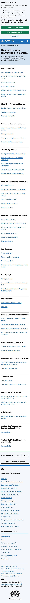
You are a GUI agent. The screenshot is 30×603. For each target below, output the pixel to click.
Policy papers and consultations (11, 549)
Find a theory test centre (9, 203)
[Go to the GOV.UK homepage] (7, 41)
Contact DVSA (6, 446)
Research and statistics (9, 546)
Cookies (15, 566)
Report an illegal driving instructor (12, 173)
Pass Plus (4, 307)
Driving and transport (13, 45)
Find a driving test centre (9, 237)
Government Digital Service (10, 576)
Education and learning (8, 504)
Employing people (7, 507)
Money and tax (6, 517)
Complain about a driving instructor (12, 170)
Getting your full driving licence (11, 303)
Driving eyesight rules (8, 116)
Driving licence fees (7, 134)
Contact (21, 569)
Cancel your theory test (8, 199)
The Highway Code (7, 261)
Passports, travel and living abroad (12, 520)
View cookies (15, 36)
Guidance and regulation (9, 543)
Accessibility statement (9, 569)
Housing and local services (10, 513)
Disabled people (6, 498)
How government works (9, 556)
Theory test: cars (6, 253)
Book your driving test (8, 86)
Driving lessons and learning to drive (13, 154)
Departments (5, 537)
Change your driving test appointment (13, 90)
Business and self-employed (10, 485)
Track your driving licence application (13, 138)
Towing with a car (6, 380)
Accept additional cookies (15, 28)
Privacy (8, 566)
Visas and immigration (8, 523)
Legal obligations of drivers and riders (13, 108)
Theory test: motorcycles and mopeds (13, 346)
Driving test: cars (6, 279)
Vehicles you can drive (8, 112)
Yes (19, 455)
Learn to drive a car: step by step (12, 72)
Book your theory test (8, 82)
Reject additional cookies (15, 32)
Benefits (4, 479)
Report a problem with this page (15, 462)
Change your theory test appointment (13, 189)
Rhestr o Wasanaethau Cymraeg (11, 573)
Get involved (5, 559)
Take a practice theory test (10, 257)
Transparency (5, 552)
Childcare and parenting (9, 488)
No (26, 455)
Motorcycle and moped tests (10, 350)
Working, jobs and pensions (10, 526)
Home (3, 45)
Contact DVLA (5, 432)
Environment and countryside (10, 510)
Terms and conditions (8, 571)
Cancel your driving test (9, 233)
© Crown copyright (15, 599)
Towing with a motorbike (9, 368)
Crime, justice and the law (9, 494)
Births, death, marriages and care (12, 482)
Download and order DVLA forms (12, 142)
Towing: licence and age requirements (13, 384)
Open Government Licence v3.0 (11, 584)
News (3, 540)
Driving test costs (7, 207)
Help (2, 566)
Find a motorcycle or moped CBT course (14, 328)
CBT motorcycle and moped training (13, 325)
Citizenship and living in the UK (11, 491)
